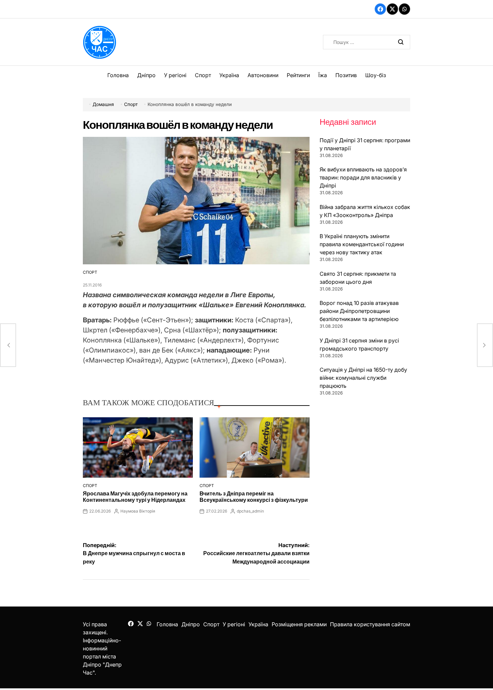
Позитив (346, 75)
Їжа (322, 75)
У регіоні (175, 75)
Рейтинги (298, 75)
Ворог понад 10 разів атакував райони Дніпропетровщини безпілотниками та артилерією (359, 311)
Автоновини (263, 75)
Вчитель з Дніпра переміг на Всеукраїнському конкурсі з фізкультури (254, 497)
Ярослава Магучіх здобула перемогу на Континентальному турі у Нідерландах (135, 497)
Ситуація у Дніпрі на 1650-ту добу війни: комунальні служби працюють (363, 377)
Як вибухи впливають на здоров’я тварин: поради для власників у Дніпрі (363, 177)
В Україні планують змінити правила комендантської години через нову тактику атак (362, 244)
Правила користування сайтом (370, 624)
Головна (118, 75)
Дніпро (146, 75)
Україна (229, 75)
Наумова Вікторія (137, 511)
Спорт (203, 75)
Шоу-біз (375, 75)
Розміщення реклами (299, 624)
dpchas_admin (250, 511)
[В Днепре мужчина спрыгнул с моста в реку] (8, 345)
